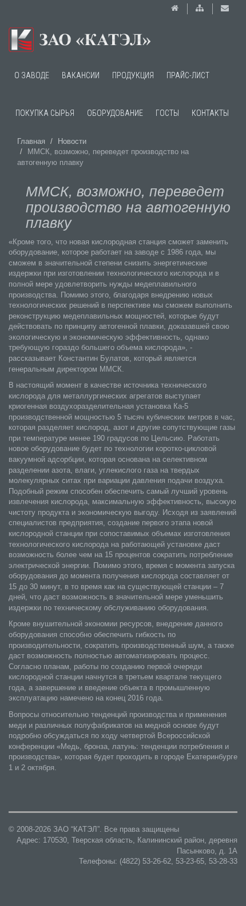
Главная (31, 141)
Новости (72, 141)
